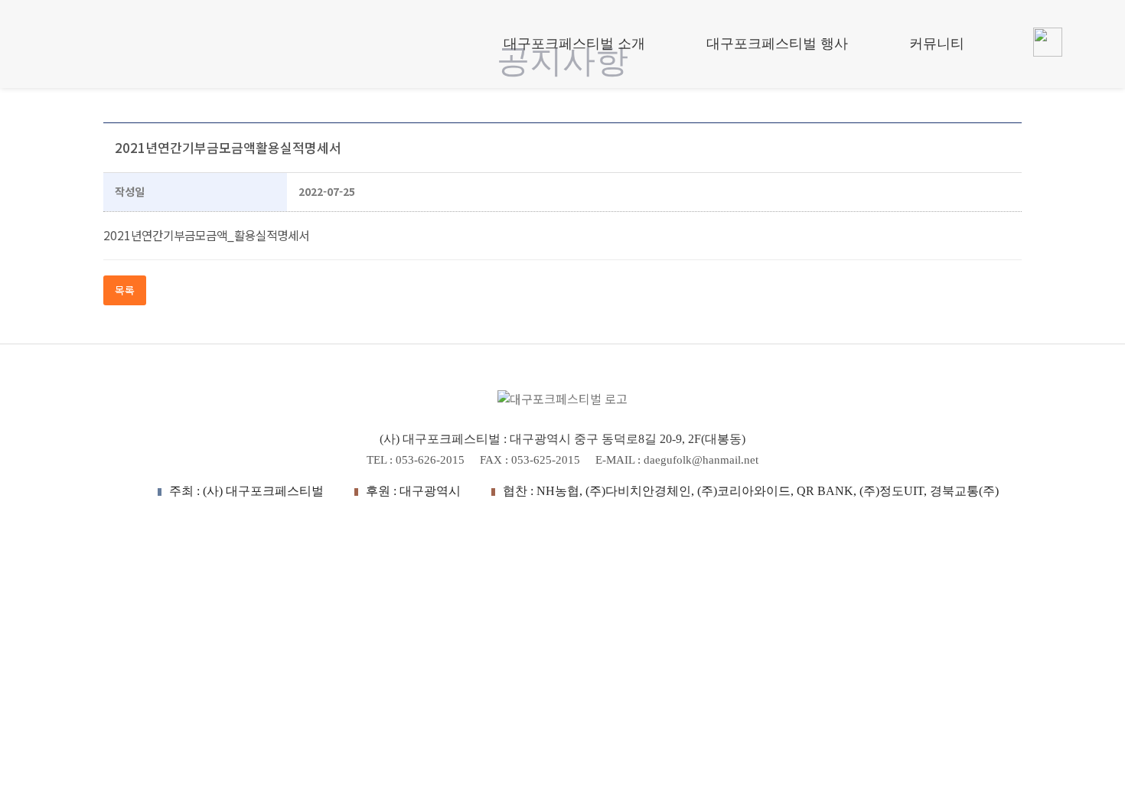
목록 (125, 290)
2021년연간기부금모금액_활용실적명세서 (206, 234)
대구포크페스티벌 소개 (574, 43)
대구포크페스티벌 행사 (777, 43)
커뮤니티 (936, 43)
